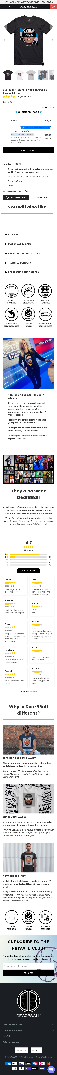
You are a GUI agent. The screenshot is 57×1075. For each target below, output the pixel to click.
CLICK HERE (21, 1)
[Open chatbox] (51, 1069)
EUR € (35, 1050)
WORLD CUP (11, 1)
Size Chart (47, 107)
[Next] (52, 40)
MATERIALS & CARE (19, 244)
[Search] (47, 6)
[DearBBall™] (28, 6)
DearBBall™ (15, 1057)
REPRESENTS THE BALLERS (23, 272)
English (20, 1050)
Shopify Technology (44, 1057)
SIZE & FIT (14, 234)
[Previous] (5, 40)
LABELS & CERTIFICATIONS (24, 253)
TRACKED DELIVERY (19, 262)
